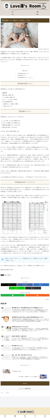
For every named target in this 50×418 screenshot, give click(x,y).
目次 (23, 70)
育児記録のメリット (22, 75)
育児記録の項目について (23, 73)
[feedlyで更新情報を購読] (13, 295)
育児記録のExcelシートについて (25, 77)
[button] (33, 288)
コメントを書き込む (25, 388)
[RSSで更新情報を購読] (37, 295)
